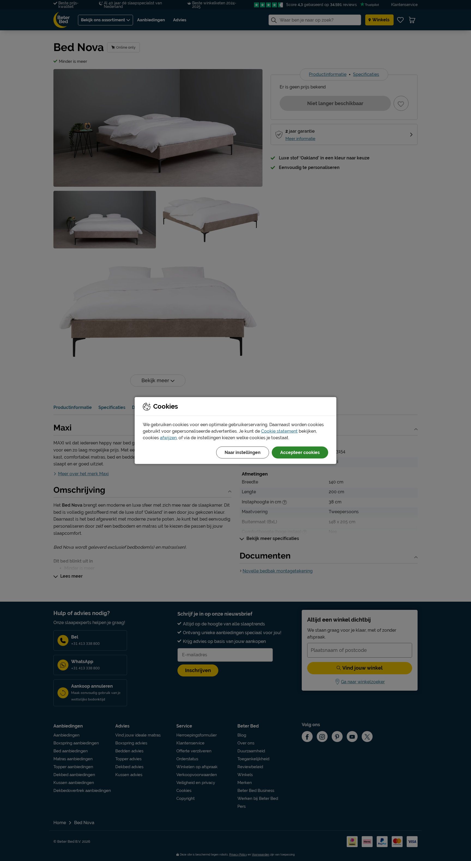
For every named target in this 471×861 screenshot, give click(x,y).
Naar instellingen (243, 452)
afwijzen (168, 437)
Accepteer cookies (300, 452)
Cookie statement (279, 431)
